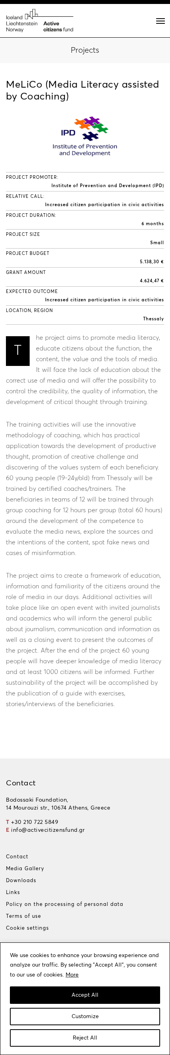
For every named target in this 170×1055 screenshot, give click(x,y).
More (72, 975)
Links (13, 892)
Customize (85, 1016)
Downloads (21, 880)
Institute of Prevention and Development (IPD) (107, 186)
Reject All (85, 1038)
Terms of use (23, 916)
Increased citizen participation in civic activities (104, 205)
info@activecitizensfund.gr (48, 830)
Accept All (85, 995)
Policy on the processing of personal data (64, 904)
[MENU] (160, 21)
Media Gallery (25, 868)
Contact (17, 857)
